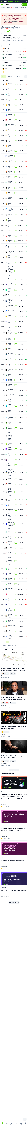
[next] (23, 642)
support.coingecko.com (10, 21)
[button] (14, 770)
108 (19, 642)
